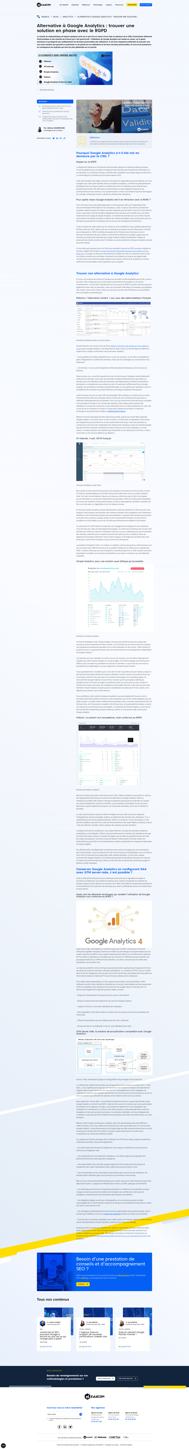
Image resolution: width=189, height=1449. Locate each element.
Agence (45, 17)
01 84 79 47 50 (113, 1419)
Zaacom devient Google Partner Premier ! (131, 1333)
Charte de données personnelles (68, 1445)
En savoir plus (46, 1346)
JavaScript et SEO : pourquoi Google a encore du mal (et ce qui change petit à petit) (53, 1335)
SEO (41, 1329)
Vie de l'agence (85, 1329)
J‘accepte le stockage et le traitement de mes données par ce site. (65, 1419)
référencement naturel (116, 411)
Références (86, 5)
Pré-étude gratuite (126, 1378)
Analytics (68, 17)
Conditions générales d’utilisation (92, 1445)
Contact (81, 1284)
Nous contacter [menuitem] (146, 5)
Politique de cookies (112, 1445)
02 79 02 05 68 (130, 1419)
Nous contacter (104, 1378)
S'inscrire (80, 1414)
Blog (55, 17)
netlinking (84, 1278)
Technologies (97, 5)
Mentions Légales (126, 1445)
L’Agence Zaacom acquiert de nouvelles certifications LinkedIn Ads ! (93, 1335)
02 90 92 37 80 (96, 1421)
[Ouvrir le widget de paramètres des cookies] (3, 1445)
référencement (123, 1275)
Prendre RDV (132, 5)
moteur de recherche (112, 1214)
